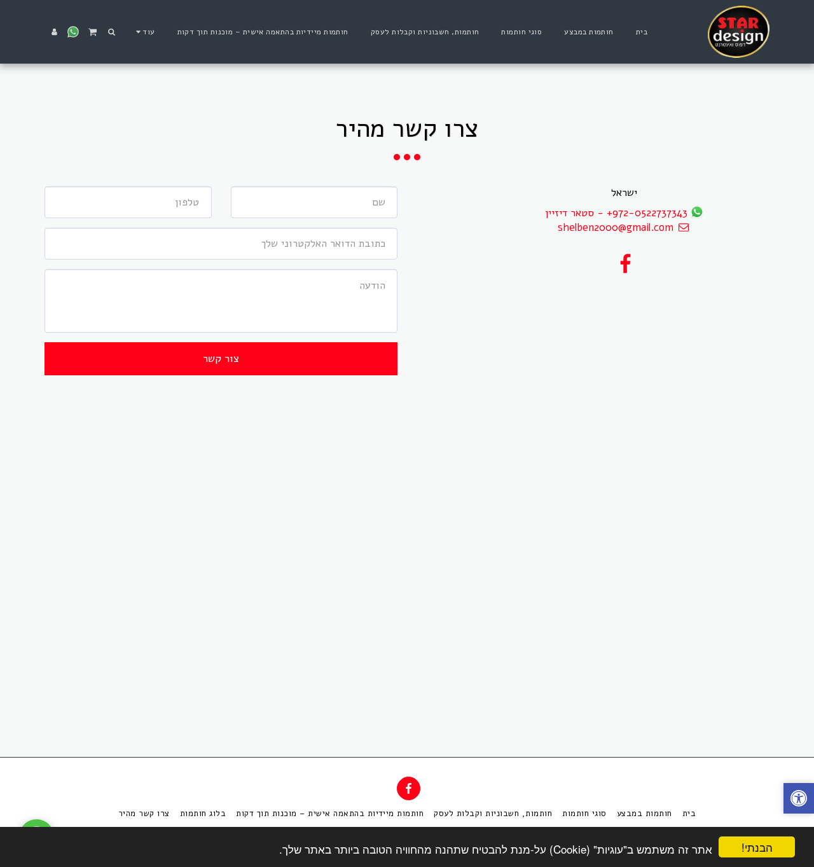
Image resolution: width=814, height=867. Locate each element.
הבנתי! (757, 847)
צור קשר (221, 358)
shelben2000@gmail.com (615, 227)
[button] (112, 31)
